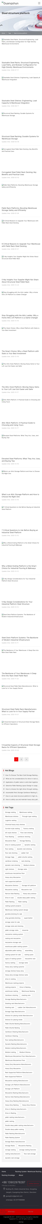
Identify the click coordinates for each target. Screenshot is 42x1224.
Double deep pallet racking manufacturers (19, 1125)
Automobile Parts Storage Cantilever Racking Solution (24, 792)
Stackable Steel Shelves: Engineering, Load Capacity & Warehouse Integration (19, 102)
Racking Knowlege (8, 1175)
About (21, 1175)
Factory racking (28, 828)
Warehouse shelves (11, 816)
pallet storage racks (11, 930)
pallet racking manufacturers (14, 1117)
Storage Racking (25, 841)
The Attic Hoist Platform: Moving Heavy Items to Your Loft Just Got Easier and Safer (20, 388)
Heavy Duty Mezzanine (13, 1068)
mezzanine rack (30, 958)
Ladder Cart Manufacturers (27, 1007)
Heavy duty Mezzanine (13, 877)
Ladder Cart (25, 853)
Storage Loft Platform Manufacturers (17, 1085)
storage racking (10, 1150)
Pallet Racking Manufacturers (15, 1133)
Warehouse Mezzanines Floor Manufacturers (20, 1056)
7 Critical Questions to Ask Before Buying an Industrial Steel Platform (20, 531)
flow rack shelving (11, 853)
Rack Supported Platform (13, 1076)
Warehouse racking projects (14, 983)
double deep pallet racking (26, 898)
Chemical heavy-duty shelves (15, 824)
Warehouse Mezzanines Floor (15, 1060)
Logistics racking (10, 820)
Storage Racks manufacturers (15, 1141)
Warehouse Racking (28, 991)
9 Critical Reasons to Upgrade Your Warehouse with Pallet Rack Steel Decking (21, 245)
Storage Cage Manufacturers (15, 1011)
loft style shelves (11, 832)
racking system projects (13, 906)
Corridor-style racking (12, 828)
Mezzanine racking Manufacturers (16, 1080)
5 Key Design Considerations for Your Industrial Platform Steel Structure (17, 603)
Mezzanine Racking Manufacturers (16, 1093)
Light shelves (9, 869)
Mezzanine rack (26, 889)
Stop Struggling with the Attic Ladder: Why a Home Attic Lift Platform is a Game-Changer (20, 316)
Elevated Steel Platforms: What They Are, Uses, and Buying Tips (21, 460)
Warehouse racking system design (16, 910)
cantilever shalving (11, 861)
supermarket (28, 918)
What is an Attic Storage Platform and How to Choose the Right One (20, 495)
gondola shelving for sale (13, 914)
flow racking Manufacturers (14, 1040)
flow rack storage (30, 1154)
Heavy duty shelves (29, 893)
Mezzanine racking (11, 889)
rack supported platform (13, 881)
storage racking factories (27, 1150)
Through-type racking (29, 816)
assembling (29, 950)
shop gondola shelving (12, 918)
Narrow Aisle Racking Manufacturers (17, 1097)
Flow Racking (9, 837)
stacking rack (26, 995)
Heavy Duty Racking (12, 1105)
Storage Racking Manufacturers (15, 999)
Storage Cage (9, 857)
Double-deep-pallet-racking (14, 1129)
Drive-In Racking (25, 987)
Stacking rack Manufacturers (14, 1003)
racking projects (10, 987)
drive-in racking (10, 979)
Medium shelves (29, 865)
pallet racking (9, 1121)
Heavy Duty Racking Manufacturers (17, 1101)
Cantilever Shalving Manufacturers (16, 1032)
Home (3, 33)
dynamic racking (30, 845)
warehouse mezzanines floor (15, 873)
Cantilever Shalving (11, 1036)
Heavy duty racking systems (14, 967)
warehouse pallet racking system (16, 946)
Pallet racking (22, 902)
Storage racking (10, 812)
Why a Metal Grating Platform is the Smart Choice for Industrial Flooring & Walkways (19, 567)
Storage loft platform (29, 885)
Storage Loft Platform (12, 1089)
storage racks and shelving (14, 926)
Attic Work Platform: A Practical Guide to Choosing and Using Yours (18, 424)
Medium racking (10, 1052)
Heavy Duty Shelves (29, 1105)
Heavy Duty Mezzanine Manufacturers (18, 1064)
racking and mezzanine (13, 938)
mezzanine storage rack (13, 942)
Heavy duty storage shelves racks (16, 975)
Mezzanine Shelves (11, 885)
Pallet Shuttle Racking (12, 1028)
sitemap (21, 1222)
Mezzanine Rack (10, 841)
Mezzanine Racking (24, 1145)
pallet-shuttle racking (25, 857)
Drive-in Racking (10, 1113)
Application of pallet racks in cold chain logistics (22, 782)
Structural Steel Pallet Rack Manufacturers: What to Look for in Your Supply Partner (19, 710)
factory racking (10, 963)
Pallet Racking (9, 902)
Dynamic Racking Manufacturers (16, 1044)
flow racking (9, 849)
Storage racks (22, 869)
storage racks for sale (12, 922)
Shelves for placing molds (13, 1020)
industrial (25, 930)
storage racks (23, 963)
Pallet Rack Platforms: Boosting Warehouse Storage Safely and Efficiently (19, 209)
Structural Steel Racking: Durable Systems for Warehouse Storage (20, 137)
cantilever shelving (24, 837)
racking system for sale (13, 954)
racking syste (28, 954)
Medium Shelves (25, 1052)
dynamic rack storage (12, 1158)
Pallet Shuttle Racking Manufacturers (17, 1024)
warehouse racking (11, 991)
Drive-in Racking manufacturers (15, 1109)
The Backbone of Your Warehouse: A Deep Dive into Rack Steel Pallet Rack (19, 674)
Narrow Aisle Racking (12, 893)
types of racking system (13, 958)
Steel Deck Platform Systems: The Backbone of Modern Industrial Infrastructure (20, 639)
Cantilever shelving (11, 995)
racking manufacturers (12, 1154)
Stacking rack (9, 1007)
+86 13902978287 (13, 1182)
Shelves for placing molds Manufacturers (19, 1015)
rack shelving (25, 861)
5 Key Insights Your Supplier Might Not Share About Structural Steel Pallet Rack (20, 281)
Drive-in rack (9, 898)
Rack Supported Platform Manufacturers (18, 1072)
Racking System (21, 1171)
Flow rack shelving (26, 832)
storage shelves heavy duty (14, 971)
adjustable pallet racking (13, 950)
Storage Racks (10, 1145)
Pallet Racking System (12, 1137)
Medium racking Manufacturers (15, 1048)
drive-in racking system (13, 845)
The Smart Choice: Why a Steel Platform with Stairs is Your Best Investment (20, 352)
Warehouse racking (25, 812)
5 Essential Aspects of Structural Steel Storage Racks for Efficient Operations (21, 746)
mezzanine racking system (14, 934)
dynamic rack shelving (24, 849)
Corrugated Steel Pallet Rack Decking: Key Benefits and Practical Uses (19, 173)
